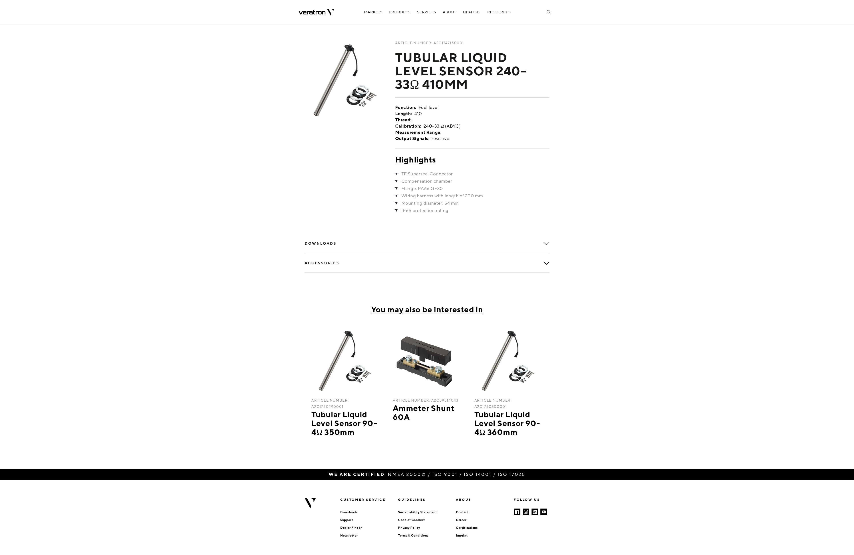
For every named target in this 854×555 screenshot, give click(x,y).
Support (346, 520)
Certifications (466, 527)
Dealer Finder (351, 527)
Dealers (472, 12)
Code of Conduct (411, 520)
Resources (499, 12)
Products (400, 12)
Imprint (462, 535)
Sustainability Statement (417, 512)
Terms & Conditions (413, 535)
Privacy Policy (409, 527)
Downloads (348, 512)
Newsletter (349, 535)
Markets (373, 12)
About (449, 12)
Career (461, 520)
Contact (462, 512)
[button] (549, 12)
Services (426, 12)
